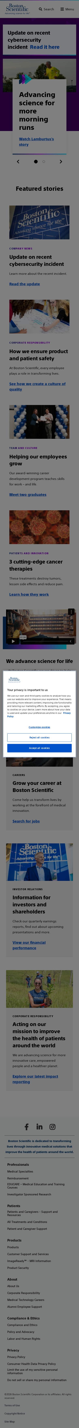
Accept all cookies (39, 747)
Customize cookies (39, 727)
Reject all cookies (39, 737)
